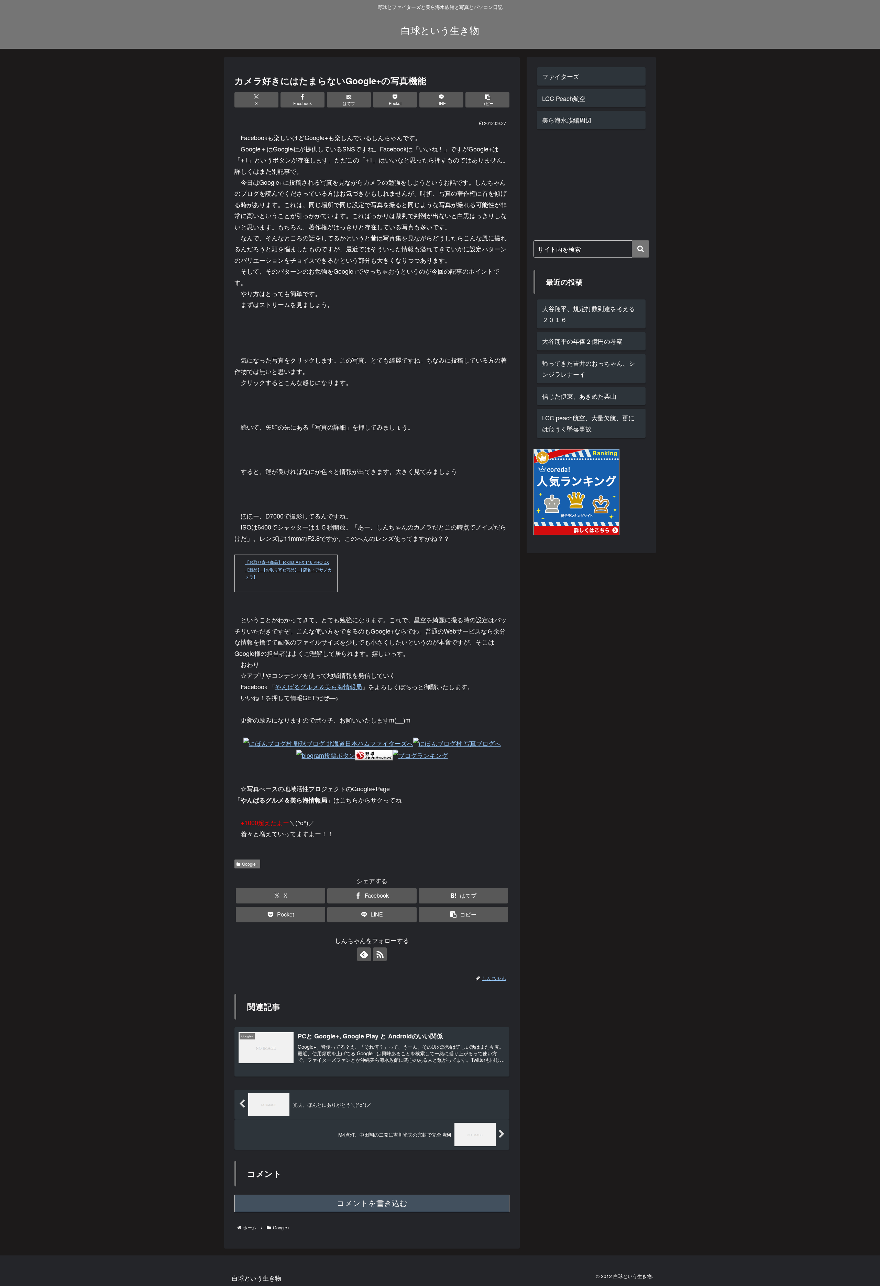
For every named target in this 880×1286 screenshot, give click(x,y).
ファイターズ (560, 76)
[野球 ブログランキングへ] (374, 754)
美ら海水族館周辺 (567, 119)
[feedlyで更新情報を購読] (364, 954)
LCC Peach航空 (563, 98)
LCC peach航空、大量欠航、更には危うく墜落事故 (588, 423)
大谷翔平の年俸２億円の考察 (582, 341)
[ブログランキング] (420, 754)
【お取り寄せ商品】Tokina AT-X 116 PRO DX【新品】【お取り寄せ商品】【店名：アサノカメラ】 (288, 569)
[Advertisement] (585, 183)
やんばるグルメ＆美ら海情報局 (318, 686)
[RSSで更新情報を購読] (380, 954)
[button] (487, 99)
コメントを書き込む (372, 1203)
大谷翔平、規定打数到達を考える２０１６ (588, 314)
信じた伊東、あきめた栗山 (579, 395)
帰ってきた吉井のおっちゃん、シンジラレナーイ (588, 368)
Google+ (250, 864)
